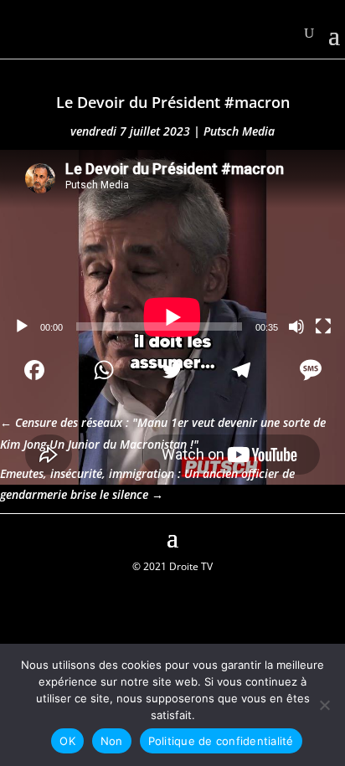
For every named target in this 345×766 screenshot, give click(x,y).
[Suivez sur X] (331, 535)
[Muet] (296, 326)
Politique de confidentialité (221, 741)
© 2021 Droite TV (172, 566)
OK (67, 741)
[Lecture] (21, 326)
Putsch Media (239, 131)
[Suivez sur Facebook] (13, 535)
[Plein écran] (323, 326)
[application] (172, 247)
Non (111, 741)
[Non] (324, 705)
